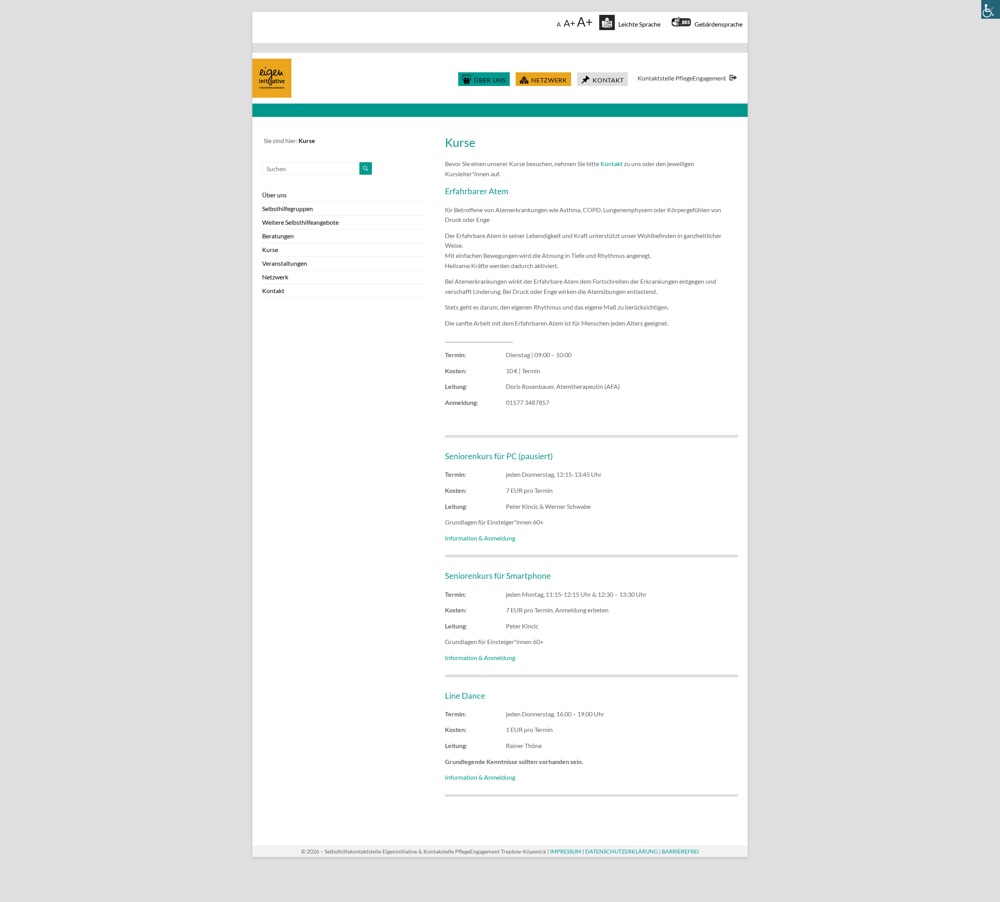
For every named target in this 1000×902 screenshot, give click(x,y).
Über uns (274, 195)
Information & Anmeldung (480, 538)
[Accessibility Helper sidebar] (990, 9)
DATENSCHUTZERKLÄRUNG (621, 851)
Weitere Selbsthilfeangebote (300, 222)
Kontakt (611, 163)
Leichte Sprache (638, 24)
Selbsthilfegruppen (287, 208)
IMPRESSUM (565, 851)
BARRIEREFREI (680, 851)
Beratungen (278, 236)
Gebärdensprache (717, 24)
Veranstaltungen (284, 263)
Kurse (270, 249)
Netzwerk (275, 277)
